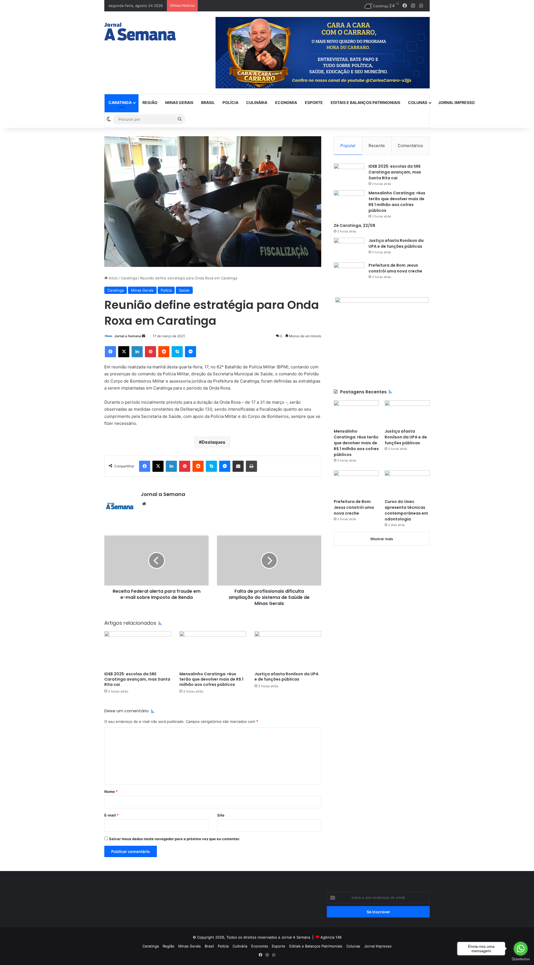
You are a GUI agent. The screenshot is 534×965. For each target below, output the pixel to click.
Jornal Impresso (456, 102)
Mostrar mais (381, 539)
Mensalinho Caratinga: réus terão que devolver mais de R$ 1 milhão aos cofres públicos (211, 679)
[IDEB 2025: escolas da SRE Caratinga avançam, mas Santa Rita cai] (137, 650)
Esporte (314, 102)
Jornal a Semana (127, 336)
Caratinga (120, 102)
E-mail (111, 815)
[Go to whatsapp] (521, 949)
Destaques (213, 442)
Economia (286, 102)
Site (220, 815)
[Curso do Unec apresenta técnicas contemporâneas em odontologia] (407, 483)
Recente (377, 145)
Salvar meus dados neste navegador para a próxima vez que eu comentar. (174, 839)
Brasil (208, 102)
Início (113, 278)
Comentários (410, 145)
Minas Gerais (179, 102)
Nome (111, 791)
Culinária (256, 102)
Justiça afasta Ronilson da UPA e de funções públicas (286, 676)
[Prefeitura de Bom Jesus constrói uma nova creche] (349, 272)
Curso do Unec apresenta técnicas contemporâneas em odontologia (406, 510)
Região (149, 102)
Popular (348, 145)
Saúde (184, 290)
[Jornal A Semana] (140, 32)
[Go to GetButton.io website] (521, 959)
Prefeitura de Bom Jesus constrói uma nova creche (395, 268)
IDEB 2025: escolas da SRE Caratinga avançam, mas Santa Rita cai (137, 679)
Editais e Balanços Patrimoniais (365, 102)
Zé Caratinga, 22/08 (354, 225)
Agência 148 (331, 937)
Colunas (417, 102)
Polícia (230, 102)
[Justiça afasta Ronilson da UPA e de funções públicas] (287, 650)
